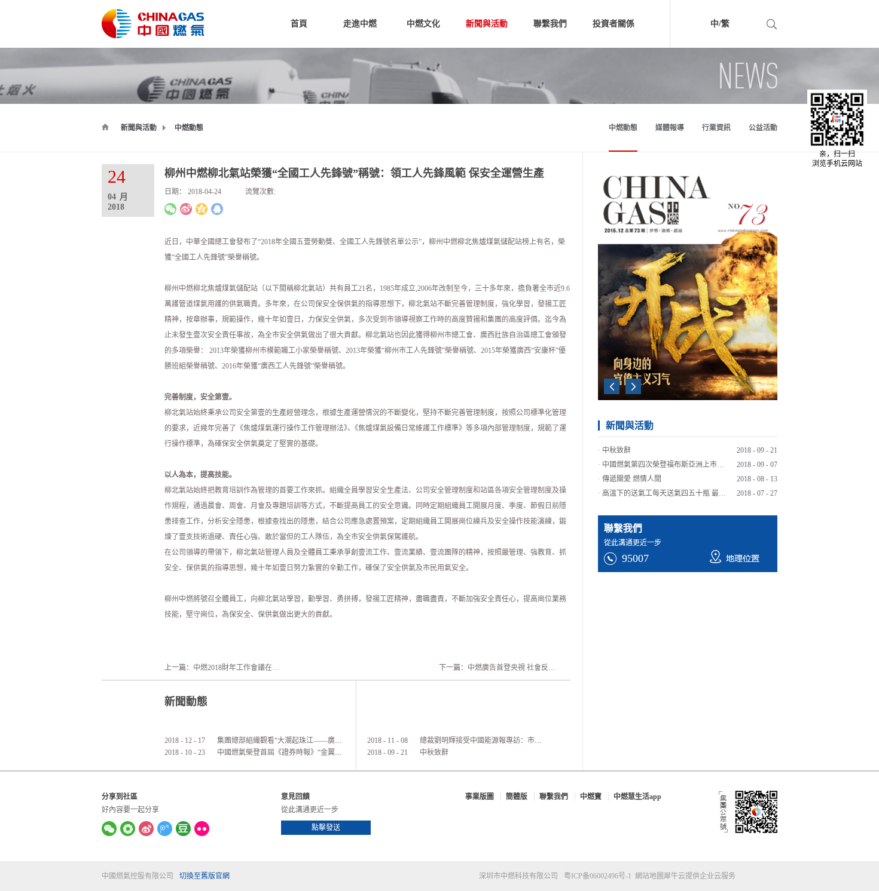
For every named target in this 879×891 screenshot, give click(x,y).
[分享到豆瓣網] (183, 828)
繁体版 (748, 25)
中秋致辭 (434, 752)
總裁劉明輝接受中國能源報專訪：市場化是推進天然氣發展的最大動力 (531, 740)
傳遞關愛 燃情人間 (631, 473)
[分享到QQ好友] (217, 209)
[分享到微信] (170, 209)
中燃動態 (189, 128)
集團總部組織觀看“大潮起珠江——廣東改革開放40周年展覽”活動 (320, 740)
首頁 (299, 23)
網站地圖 (647, 876)
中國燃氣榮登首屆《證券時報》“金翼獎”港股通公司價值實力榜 (317, 752)
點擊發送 (326, 828)
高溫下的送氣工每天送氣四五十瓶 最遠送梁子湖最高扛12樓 (696, 488)
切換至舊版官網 (204, 876)
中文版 (697, 25)
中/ (715, 23)
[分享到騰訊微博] (164, 828)
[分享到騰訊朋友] (127, 828)
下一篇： (511, 667)
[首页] (105, 126)
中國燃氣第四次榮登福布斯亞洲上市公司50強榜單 (681, 459)
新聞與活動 (139, 128)
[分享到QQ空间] (201, 209)
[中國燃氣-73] (617, 191)
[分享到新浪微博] (186, 209)
